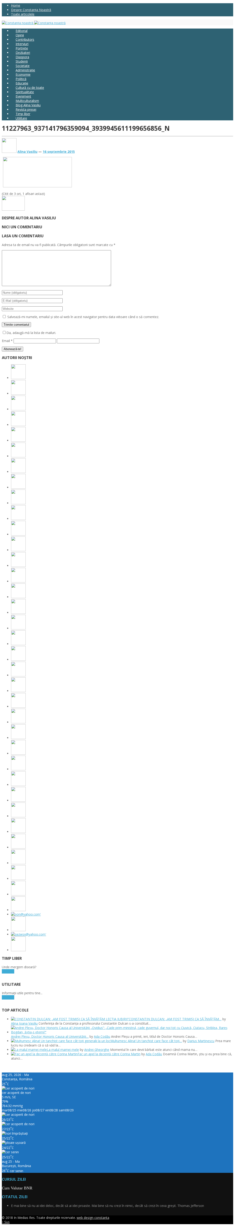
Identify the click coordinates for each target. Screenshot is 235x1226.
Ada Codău (102, 1036)
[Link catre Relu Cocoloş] (18, 691)
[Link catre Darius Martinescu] (18, 409)
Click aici (8, 971)
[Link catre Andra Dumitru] (18, 472)
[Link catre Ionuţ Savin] (18, 518)
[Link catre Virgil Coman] (18, 659)
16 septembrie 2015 (59, 151)
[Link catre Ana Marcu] (18, 597)
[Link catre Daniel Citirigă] (18, 440)
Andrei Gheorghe (96, 1049)
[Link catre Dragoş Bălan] (18, 722)
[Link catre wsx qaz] (28, 934)
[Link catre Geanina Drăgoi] (18, 456)
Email (7, 341)
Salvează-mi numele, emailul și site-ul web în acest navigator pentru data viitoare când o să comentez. (83, 317)
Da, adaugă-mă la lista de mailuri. (31, 332)
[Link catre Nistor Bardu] (18, 863)
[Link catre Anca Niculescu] (18, 503)
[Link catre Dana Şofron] (18, 769)
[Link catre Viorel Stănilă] (18, 950)
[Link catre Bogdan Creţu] (18, 612)
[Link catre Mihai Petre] (18, 706)
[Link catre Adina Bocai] (18, 565)
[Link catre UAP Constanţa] (26, 914)
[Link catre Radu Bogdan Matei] (18, 628)
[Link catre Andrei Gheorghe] (18, 581)
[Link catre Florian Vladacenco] (18, 738)
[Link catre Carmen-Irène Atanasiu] (18, 894)
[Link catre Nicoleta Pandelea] (18, 816)
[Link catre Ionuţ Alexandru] (18, 534)
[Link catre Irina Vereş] (18, 910)
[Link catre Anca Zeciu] (18, 800)
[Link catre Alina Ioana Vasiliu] (18, 378)
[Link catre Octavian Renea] (18, 785)
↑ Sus (6, 1222)
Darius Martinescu (200, 1041)
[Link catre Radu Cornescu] (18, 847)
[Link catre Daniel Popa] (18, 831)
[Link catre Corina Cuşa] (18, 425)
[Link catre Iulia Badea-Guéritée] (18, 753)
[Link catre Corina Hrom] (18, 675)
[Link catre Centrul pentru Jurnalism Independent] (18, 930)
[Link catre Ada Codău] (18, 393)
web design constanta (93, 1217)
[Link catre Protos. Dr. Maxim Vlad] (18, 550)
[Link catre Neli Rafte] (18, 878)
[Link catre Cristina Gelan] (18, 487)
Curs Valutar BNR (17, 1188)
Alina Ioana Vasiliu (24, 1023)
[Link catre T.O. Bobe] (18, 644)
